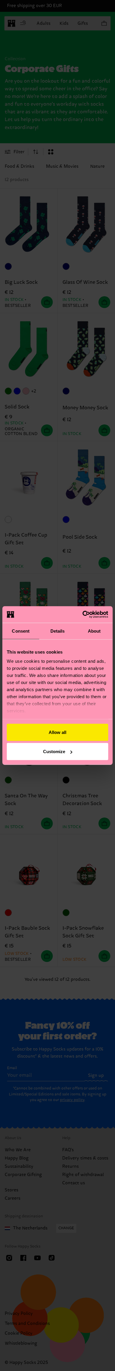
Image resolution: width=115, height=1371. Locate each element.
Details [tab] (57, 630)
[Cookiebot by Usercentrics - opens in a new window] (82, 614)
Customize (54, 751)
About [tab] (94, 630)
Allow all (57, 732)
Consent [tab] (20, 630)
